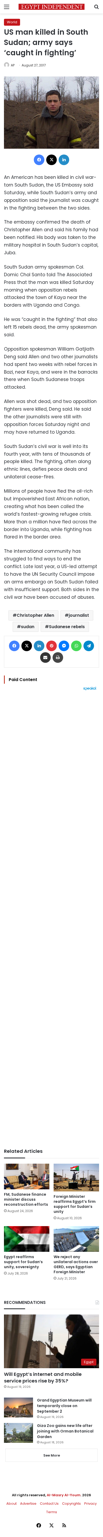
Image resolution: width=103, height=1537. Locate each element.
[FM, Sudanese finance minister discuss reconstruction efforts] (26, 1176)
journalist (79, 615)
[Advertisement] (51, 919)
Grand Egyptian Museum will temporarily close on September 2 (64, 1406)
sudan (27, 627)
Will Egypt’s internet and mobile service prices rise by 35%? (43, 1377)
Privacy (90, 1503)
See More (51, 1455)
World (12, 22)
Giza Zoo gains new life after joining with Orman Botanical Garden (65, 1431)
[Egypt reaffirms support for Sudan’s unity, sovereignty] (26, 1239)
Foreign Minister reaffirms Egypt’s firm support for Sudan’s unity (75, 1204)
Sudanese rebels (67, 627)
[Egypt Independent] (51, 7)
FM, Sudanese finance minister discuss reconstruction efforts (26, 1199)
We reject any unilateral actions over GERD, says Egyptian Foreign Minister (76, 1264)
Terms (51, 1512)
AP (13, 65)
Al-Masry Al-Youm (64, 1495)
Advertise (28, 1503)
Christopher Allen (35, 615)
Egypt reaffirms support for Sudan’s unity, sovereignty (23, 1262)
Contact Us (49, 1503)
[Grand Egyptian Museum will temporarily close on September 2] (18, 1407)
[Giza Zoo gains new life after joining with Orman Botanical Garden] (18, 1433)
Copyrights (71, 1503)
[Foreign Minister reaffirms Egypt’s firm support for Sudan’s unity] (76, 1177)
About (11, 1503)
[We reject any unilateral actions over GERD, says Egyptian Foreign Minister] (76, 1239)
